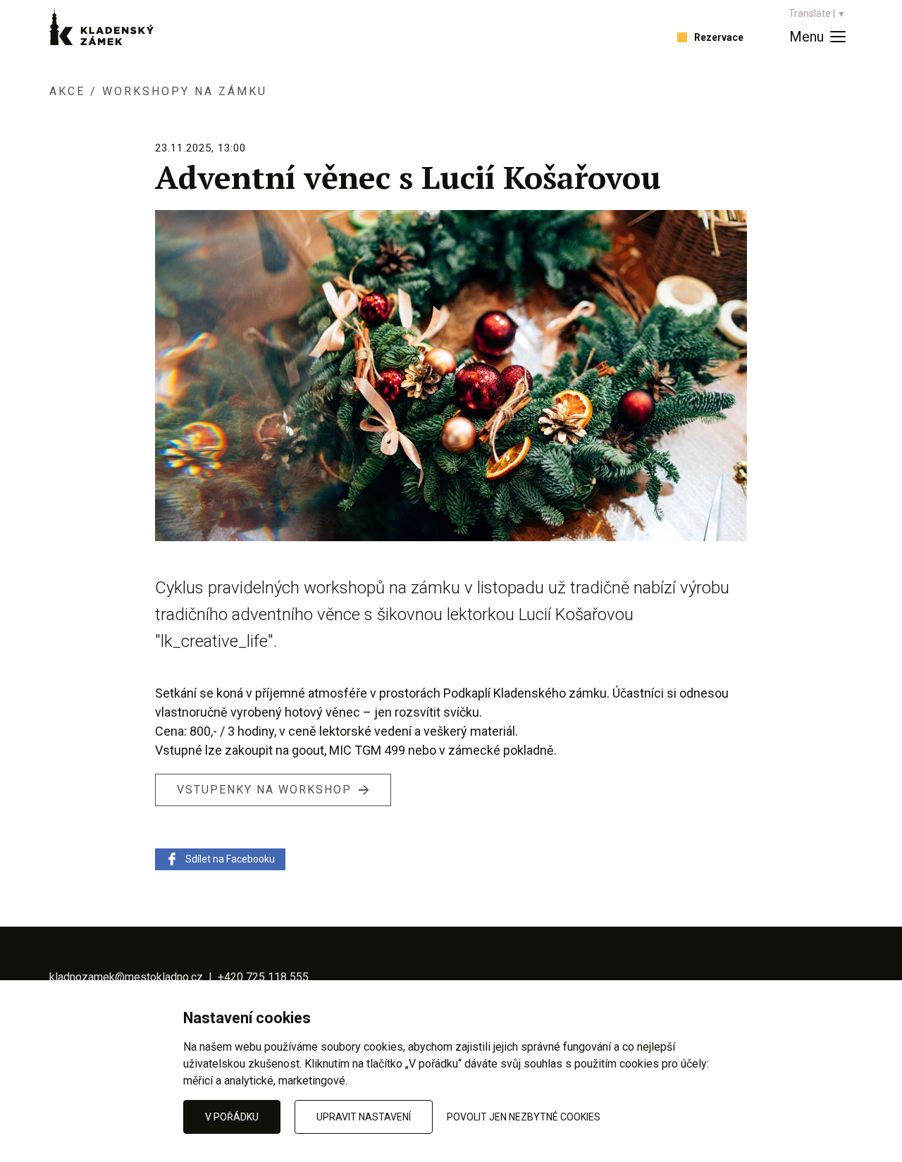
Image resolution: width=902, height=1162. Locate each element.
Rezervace (718, 37)
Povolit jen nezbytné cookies (523, 1117)
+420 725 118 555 (263, 977)
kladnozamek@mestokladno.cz (127, 977)
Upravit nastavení (363, 1117)
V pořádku (232, 1117)
